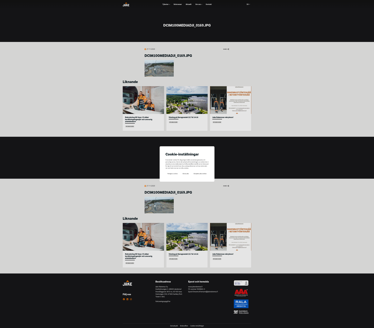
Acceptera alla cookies (200, 174)
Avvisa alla (186, 174)
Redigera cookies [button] (173, 174)
